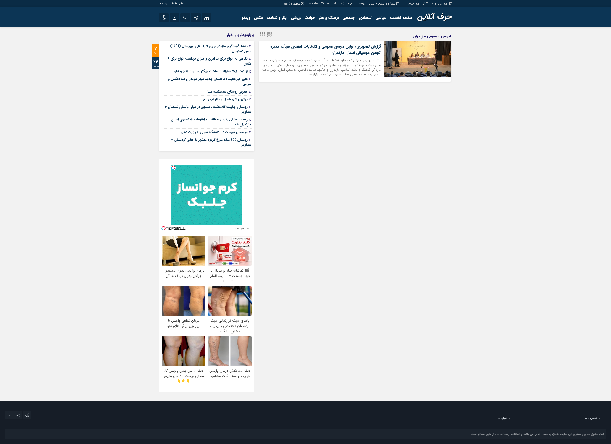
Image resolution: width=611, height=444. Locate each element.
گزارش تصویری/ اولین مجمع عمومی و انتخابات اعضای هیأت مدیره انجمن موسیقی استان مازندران (325, 49)
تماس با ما (178, 3)
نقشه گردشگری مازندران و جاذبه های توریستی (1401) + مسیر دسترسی (209, 48)
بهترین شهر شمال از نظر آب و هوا (225, 99)
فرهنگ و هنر (329, 18)
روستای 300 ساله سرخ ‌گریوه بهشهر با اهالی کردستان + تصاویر (211, 142)
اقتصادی (365, 18)
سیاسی (381, 18)
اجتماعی (349, 18)
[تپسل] (173, 167)
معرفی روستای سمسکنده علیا (227, 91)
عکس (258, 18)
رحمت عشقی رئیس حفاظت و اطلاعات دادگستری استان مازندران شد (211, 122)
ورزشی (296, 18)
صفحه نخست (401, 18)
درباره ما (164, 3)
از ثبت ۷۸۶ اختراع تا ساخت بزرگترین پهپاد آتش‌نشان (211, 71)
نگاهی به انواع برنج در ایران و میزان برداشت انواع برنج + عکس (209, 61)
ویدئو (246, 18)
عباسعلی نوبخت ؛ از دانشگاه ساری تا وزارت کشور (214, 132)
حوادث (310, 18)
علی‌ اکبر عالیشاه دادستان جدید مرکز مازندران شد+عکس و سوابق (209, 81)
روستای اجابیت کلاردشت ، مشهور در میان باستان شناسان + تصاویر (208, 109)
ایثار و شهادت (277, 18)
